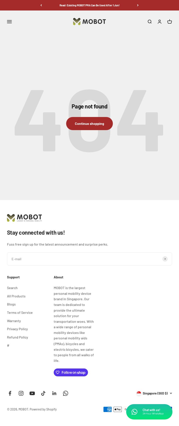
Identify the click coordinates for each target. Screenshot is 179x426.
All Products (16, 296)
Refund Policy (17, 337)
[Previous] (41, 5)
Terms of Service (20, 312)
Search (12, 288)
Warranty (14, 321)
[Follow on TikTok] (43, 393)
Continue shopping (89, 123)
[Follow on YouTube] (32, 393)
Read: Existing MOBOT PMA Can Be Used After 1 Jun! (90, 5)
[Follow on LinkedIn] (54, 393)
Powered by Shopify (43, 409)
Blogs (11, 304)
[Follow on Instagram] (21, 393)
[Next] (138, 5)
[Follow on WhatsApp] (66, 393)
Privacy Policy (17, 329)
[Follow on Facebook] (10, 393)
